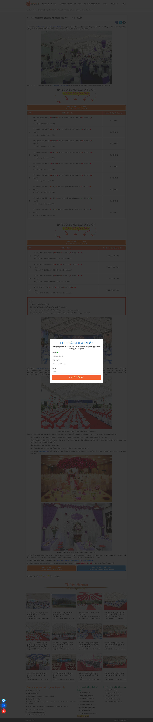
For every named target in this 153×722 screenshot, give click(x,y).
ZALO (3, 705)
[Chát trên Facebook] (4, 701)
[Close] (101, 340)
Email (54, 368)
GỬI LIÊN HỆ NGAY (76, 377)
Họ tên (55, 353)
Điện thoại (56, 360)
